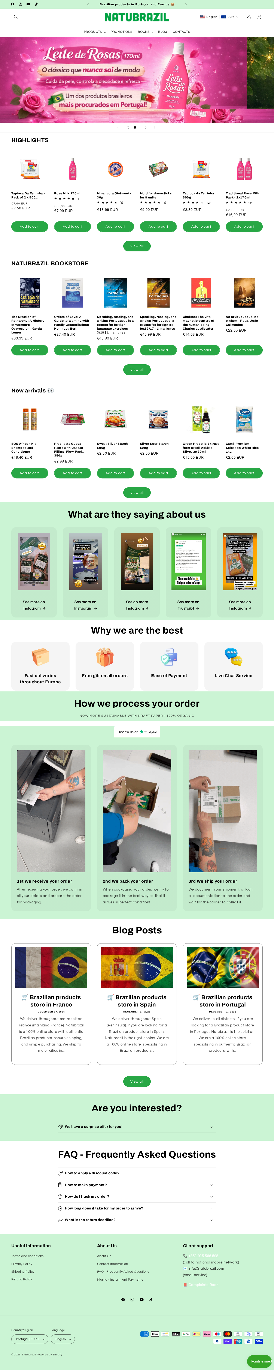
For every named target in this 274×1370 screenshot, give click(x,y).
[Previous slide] (117, 127)
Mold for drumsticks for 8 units (156, 195)
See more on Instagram (34, 605)
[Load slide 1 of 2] (128, 127)
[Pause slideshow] (156, 127)
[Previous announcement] (88, 4)
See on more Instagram (137, 605)
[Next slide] (145, 127)
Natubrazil (29, 1354)
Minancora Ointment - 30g (114, 195)
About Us (104, 1256)
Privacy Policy (21, 1263)
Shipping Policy (22, 1271)
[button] (16, 17)
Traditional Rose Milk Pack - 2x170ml (242, 195)
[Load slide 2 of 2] (135, 127)
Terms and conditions (27, 1256)
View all (136, 246)
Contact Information (112, 1263)
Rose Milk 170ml (67, 193)
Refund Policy (21, 1279)
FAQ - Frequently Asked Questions (123, 1271)
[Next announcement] (186, 4)
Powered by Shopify (50, 1354)
